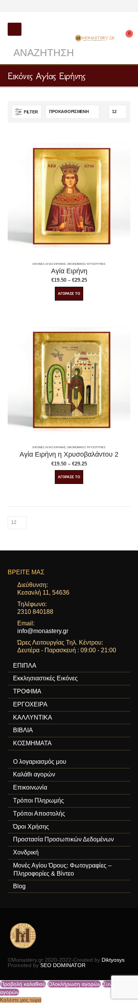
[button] (14, 29)
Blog (19, 886)
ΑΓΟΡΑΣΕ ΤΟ (69, 294)
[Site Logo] (95, 38)
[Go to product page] (69, 195)
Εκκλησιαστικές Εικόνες (45, 678)
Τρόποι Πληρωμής (38, 800)
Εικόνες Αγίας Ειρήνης (49, 264)
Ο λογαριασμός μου (39, 761)
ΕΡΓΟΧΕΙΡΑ (30, 704)
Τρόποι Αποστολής (39, 813)
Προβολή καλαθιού (23, 984)
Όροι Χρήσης (31, 826)
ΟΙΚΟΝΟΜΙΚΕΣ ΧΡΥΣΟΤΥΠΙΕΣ (86, 264)
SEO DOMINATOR (62, 965)
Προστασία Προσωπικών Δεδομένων (63, 839)
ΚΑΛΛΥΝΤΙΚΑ (32, 717)
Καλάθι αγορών (34, 774)
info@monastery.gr (42, 631)
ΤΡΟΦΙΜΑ (27, 691)
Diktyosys (113, 960)
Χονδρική (26, 852)
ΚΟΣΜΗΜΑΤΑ (32, 743)
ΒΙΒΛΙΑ (23, 730)
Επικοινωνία (30, 787)
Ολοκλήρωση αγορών (74, 984)
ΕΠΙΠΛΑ (24, 665)
